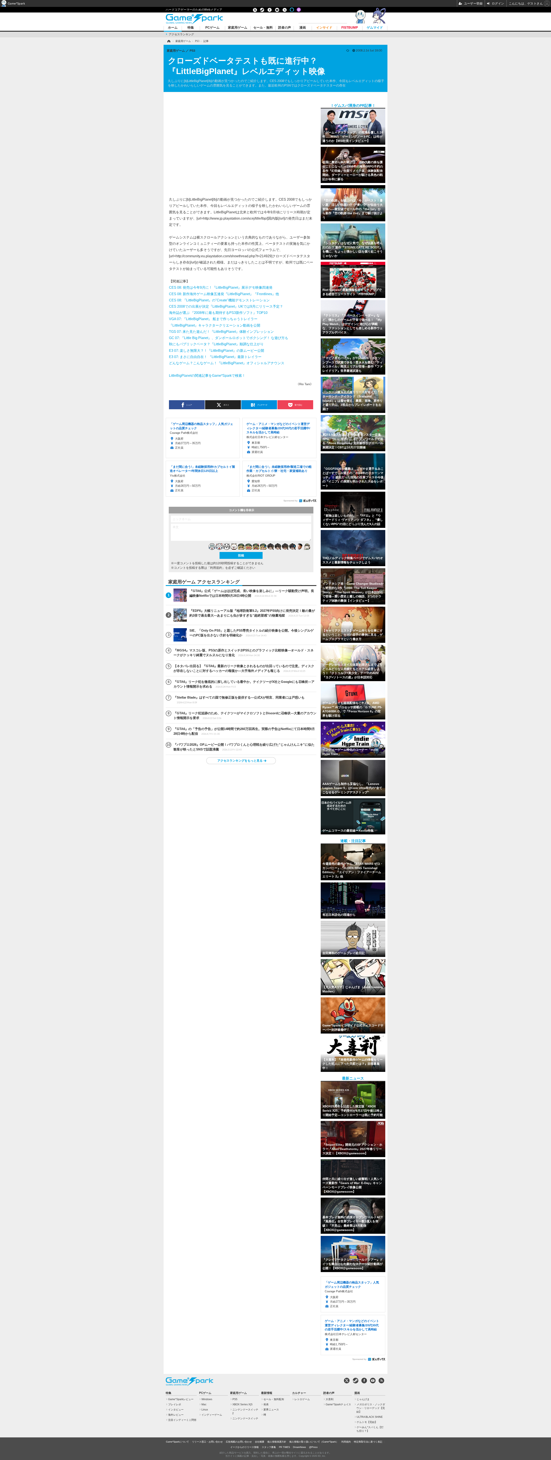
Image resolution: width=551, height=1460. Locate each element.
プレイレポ (174, 1404)
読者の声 (284, 27)
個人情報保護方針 (276, 1441)
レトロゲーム (302, 1399)
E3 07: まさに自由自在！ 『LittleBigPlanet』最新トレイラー (215, 357)
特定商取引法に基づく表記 (368, 1441)
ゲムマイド (375, 27)
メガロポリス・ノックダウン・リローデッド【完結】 (370, 1408)
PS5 (234, 1399)
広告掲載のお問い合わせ (239, 1441)
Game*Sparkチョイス (338, 1404)
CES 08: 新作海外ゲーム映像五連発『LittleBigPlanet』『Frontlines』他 (224, 294)
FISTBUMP (349, 27)
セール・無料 (263, 27)
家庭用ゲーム (237, 27)
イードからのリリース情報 (244, 1447)
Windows (206, 1399)
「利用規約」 (216, 567)
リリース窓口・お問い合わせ (207, 1441)
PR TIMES (284, 1447)
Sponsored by (290, 500)
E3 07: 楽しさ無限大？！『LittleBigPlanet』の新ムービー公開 (216, 350)
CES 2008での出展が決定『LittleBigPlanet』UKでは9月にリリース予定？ (226, 306)
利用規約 (346, 1441)
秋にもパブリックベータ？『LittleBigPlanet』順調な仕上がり (216, 344)
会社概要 (259, 1441)
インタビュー (176, 1409)
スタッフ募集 (269, 1447)
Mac (203, 1404)
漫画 (302, 27)
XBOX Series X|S (242, 1404)
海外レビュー (176, 1414)
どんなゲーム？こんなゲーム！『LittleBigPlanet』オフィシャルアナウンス (226, 363)
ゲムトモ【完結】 (367, 1422)
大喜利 (329, 1399)
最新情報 (266, 1393)
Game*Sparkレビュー (180, 1399)
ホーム (173, 27)
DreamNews (299, 1447)
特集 (190, 27)
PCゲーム (212, 27)
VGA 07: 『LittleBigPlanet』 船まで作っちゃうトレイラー (213, 319)
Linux (204, 1409)
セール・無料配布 (273, 1399)
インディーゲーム (211, 1414)
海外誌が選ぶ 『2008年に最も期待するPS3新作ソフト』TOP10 (218, 313)
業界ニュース (271, 1409)
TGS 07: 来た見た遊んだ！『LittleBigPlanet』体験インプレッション (221, 331)
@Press (313, 1447)
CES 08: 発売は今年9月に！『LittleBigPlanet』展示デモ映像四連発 (220, 287)
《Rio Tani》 (304, 384)
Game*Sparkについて (177, 1441)
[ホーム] (168, 41)
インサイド (324, 27)
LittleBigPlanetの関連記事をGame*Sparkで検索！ (207, 375)
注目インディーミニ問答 (182, 1419)
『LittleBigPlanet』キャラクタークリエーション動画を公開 (214, 325)
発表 (266, 1404)
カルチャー (299, 1393)
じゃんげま (363, 1399)
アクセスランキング (181, 34)
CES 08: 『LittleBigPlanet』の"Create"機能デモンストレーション (219, 300)
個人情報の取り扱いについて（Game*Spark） (313, 1441)
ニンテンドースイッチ (245, 1418)
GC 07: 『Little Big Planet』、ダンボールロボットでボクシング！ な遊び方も (228, 338)
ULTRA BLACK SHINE (370, 1416)
